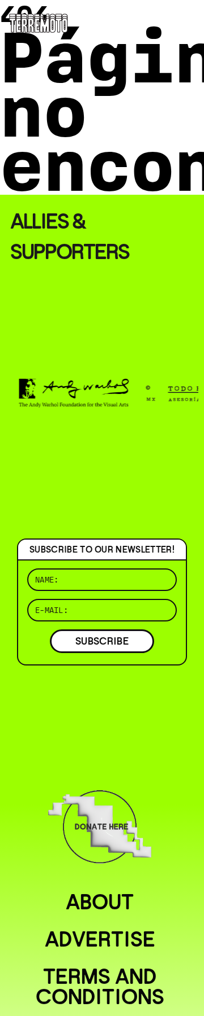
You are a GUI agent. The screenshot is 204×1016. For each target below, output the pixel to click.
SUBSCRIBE (102, 641)
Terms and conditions (100, 986)
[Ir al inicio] (38, 22)
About (100, 902)
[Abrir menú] (186, 23)
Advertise (100, 939)
